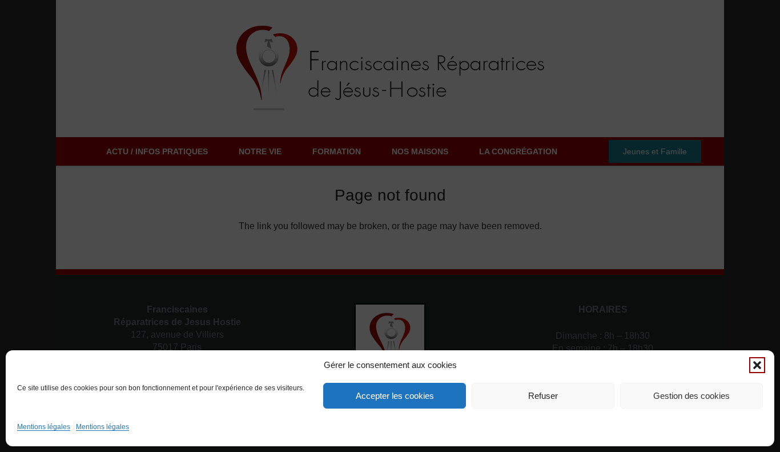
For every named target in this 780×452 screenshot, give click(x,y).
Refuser (543, 396)
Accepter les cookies (395, 396)
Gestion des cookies (691, 396)
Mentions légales (43, 427)
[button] (757, 365)
